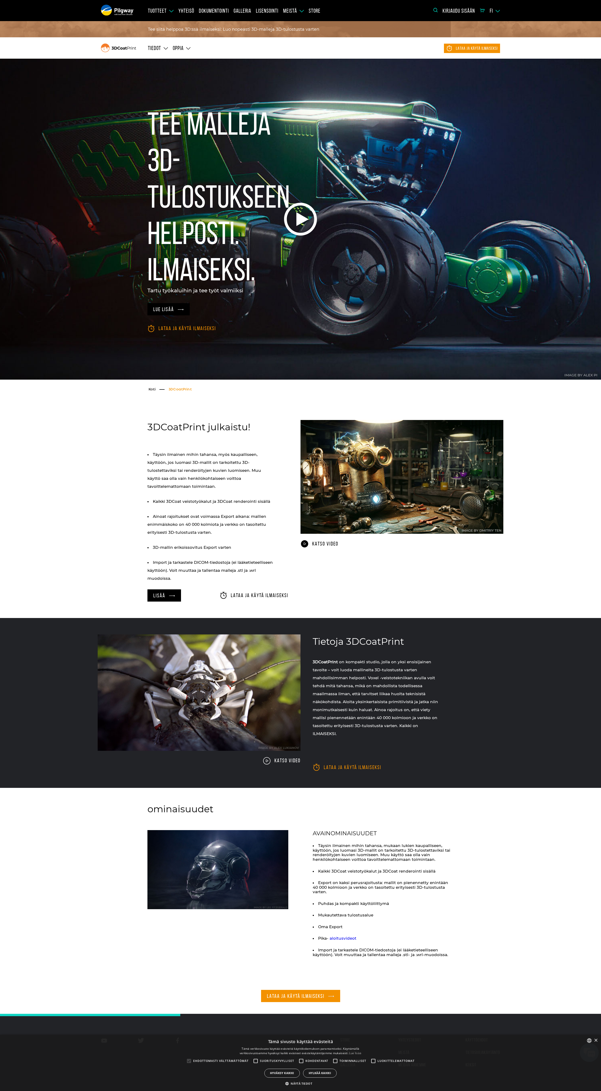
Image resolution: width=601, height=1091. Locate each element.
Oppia (178, 48)
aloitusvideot (343, 938)
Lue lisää (355, 1053)
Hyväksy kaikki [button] (282, 1073)
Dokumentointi (214, 11)
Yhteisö (186, 11)
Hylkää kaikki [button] (320, 1073)
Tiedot (154, 48)
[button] (300, 1083)
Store (314, 11)
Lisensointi (267, 11)
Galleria (242, 11)
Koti (152, 389)
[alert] (300, 1063)
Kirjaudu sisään (459, 11)
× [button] (595, 1040)
